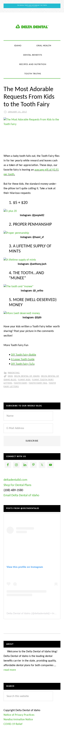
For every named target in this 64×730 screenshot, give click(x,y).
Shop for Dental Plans (17, 485)
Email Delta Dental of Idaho (21, 495)
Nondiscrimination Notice (18, 719)
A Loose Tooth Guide (22, 359)
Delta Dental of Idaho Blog (32, 26)
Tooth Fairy (20, 383)
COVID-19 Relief (13, 724)
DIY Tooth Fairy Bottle (23, 354)
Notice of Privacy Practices (19, 715)
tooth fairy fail (38, 383)
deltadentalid (41, 613)
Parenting (14, 373)
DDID (10, 376)
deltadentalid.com (15, 480)
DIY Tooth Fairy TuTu (22, 364)
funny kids (24, 380)
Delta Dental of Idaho (27, 376)
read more (10, 670)
